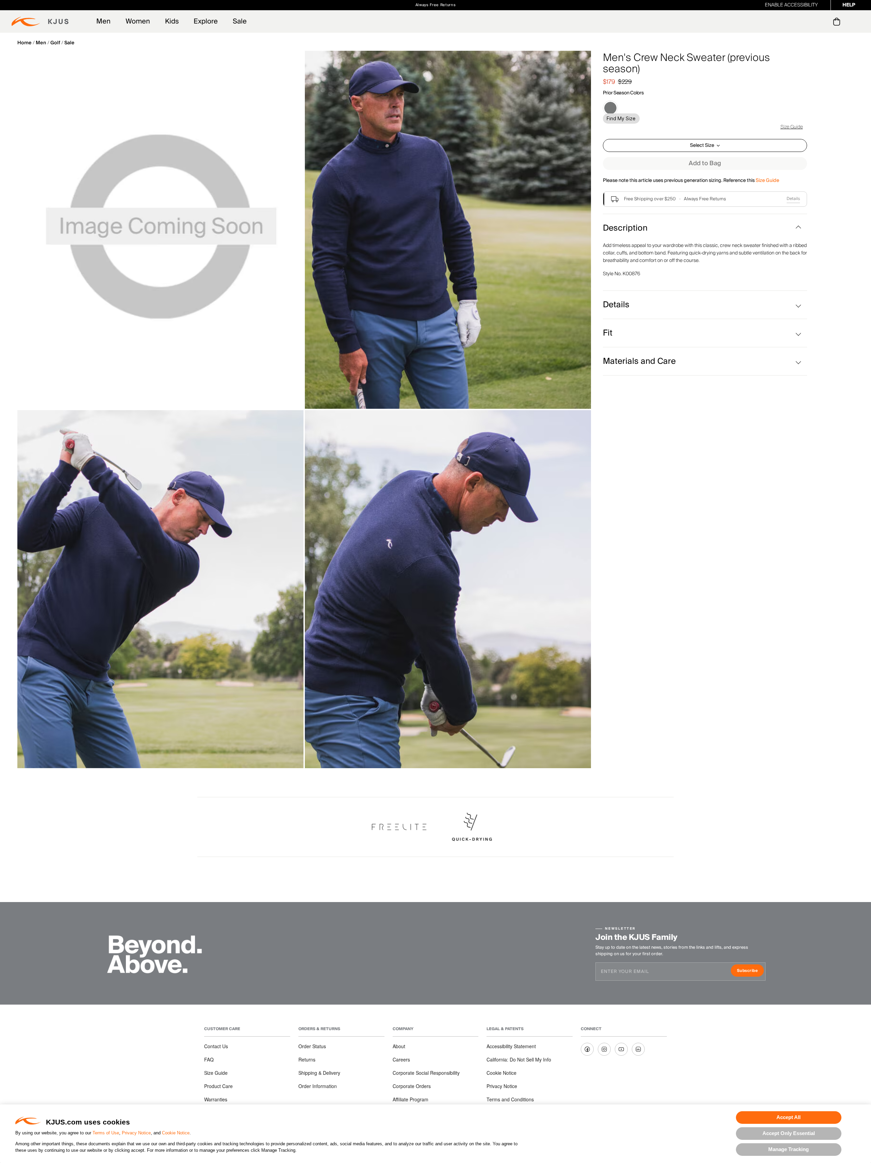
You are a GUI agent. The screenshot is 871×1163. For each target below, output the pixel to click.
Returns (306, 1059)
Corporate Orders (412, 1086)
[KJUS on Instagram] (604, 1049)
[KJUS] (40, 21)
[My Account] (823, 21)
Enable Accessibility (791, 5)
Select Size (702, 145)
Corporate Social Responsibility (426, 1072)
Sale (240, 21)
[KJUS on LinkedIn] (638, 1049)
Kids (172, 21)
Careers (401, 1059)
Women (138, 21)
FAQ (209, 1059)
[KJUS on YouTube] (621, 1049)
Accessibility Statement (511, 1046)
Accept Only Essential (788, 1133)
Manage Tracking (788, 1149)
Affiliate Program (410, 1099)
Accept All (788, 1117)
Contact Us (216, 1046)
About (399, 1046)
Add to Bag (705, 163)
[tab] (838, 21)
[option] (160, 230)
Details (793, 198)
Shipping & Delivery (319, 1072)
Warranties (215, 1099)
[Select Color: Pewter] (610, 108)
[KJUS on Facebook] (587, 1049)
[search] (809, 22)
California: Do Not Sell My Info (519, 1059)
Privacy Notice (136, 1132)
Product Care (218, 1086)
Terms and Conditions (510, 1099)
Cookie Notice (176, 1132)
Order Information (317, 1086)
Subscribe (750, 971)
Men (103, 21)
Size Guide (791, 127)
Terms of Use (106, 1132)
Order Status (312, 1046)
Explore (206, 21)
